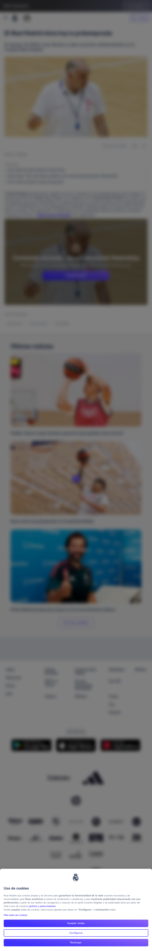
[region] (76, 910)
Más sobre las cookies (15, 915)
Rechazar (76, 942)
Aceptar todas (76, 923)
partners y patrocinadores (42, 906)
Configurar (76, 932)
